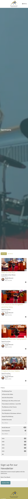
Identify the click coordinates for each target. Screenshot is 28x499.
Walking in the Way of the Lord (11, 400)
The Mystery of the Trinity (9, 407)
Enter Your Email (5, 477)
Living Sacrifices (6, 410)
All (3, 454)
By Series (10, 253)
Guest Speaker (14, 430)
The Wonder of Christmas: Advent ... (12, 413)
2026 (14, 438)
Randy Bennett (14, 427)
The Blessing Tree (7, 391)
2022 (14, 451)
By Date (4, 253)
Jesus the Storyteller (7, 397)
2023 (14, 448)
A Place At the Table (7, 394)
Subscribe (5, 483)
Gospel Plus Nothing (7, 416)
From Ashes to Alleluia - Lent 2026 (11, 404)
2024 (14, 444)
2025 (14, 441)
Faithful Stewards (7, 419)
